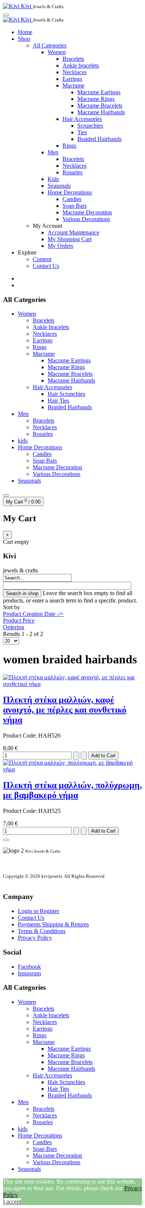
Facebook (29, 967)
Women (57, 52)
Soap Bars (74, 206)
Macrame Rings (96, 99)
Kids (53, 179)
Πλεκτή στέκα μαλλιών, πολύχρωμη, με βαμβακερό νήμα (72, 790)
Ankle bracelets (80, 65)
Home (25, 32)
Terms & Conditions (41, 931)
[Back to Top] (6, 840)
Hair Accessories (82, 119)
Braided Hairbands (99, 139)
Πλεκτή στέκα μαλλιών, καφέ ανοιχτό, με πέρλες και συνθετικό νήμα (64, 710)
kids (23, 440)
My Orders (60, 246)
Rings (69, 145)
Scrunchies (90, 125)
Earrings (72, 79)
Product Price (19, 620)
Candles (71, 199)
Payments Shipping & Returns (53, 924)
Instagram (29, 973)
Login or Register (38, 911)
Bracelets (73, 59)
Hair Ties (58, 400)
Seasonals (59, 186)
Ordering (13, 627)
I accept (12, 1201)
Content (42, 259)
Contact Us (46, 266)
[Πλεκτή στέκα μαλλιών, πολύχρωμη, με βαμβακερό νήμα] (72, 769)
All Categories (50, 45)
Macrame (73, 85)
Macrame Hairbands (101, 112)
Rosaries (72, 172)
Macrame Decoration (87, 212)
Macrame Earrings (98, 92)
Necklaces (74, 72)
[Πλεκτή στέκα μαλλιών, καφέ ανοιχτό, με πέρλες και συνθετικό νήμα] (72, 684)
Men (53, 152)
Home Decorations (70, 192)
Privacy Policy (35, 938)
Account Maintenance (73, 232)
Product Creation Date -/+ (33, 614)
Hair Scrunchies (66, 394)
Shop (24, 39)
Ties (82, 132)
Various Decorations (86, 219)
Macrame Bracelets (99, 105)
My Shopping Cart (69, 239)
